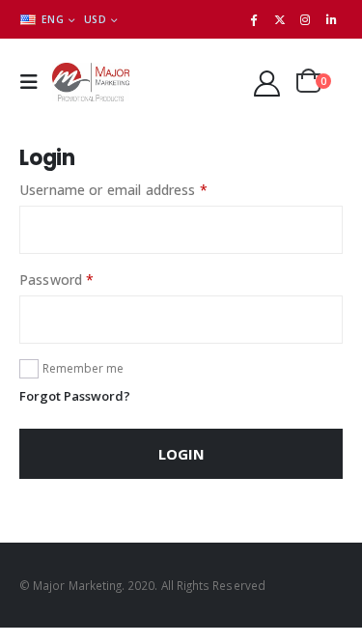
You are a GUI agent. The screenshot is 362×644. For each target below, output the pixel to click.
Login (181, 453)
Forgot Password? (74, 396)
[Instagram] (305, 19)
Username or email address (141, 189)
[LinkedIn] (331, 19)
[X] (280, 19)
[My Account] (267, 83)
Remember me (83, 368)
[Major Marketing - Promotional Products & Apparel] (90, 81)
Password (84, 279)
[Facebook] (253, 19)
